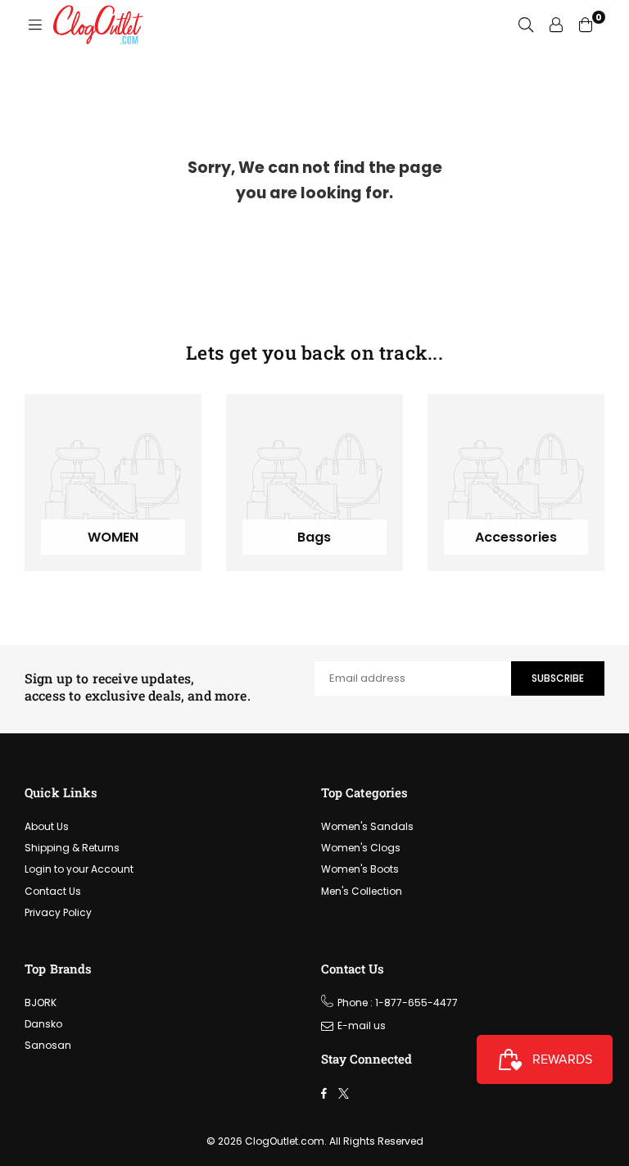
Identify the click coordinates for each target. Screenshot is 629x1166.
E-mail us (361, 1025)
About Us (47, 826)
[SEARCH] (525, 24)
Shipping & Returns (72, 848)
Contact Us (53, 891)
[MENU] (35, 24)
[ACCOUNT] (556, 24)
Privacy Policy (58, 912)
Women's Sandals (367, 826)
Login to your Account (79, 869)
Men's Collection (361, 891)
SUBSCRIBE (558, 678)
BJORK (41, 1002)
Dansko (43, 1024)
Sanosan (48, 1045)
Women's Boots (360, 869)
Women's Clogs (360, 848)
